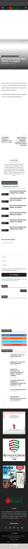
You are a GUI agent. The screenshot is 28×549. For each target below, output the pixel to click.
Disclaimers (15, 533)
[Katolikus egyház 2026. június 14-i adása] (5, 207)
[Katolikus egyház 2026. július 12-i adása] (5, 200)
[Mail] (10, 527)
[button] (2, 8)
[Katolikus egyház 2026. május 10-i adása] (5, 214)
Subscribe (23, 344)
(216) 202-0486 (15, 539)
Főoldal (2, 41)
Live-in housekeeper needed (18, 389)
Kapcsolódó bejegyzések (9, 183)
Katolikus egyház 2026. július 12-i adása (18, 199)
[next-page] (5, 234)
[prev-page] (2, 234)
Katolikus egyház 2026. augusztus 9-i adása (18, 192)
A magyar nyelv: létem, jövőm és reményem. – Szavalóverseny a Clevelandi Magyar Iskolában (21, 141)
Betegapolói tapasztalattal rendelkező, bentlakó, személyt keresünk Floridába (17, 372)
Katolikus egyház (16, 41)
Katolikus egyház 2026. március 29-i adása (18, 228)
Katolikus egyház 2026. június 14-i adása (18, 206)
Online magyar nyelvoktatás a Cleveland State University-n (18, 398)
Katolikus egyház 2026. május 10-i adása (18, 213)
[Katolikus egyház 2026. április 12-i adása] (5, 221)
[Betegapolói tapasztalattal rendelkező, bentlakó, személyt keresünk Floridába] (5, 371)
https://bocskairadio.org (14, 162)
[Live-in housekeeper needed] (5, 391)
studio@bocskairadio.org (15, 541)
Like (24, 335)
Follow (23, 338)
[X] (18, 527)
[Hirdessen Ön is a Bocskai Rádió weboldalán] (5, 363)
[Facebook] (5, 527)
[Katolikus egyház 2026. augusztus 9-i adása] (5, 192)
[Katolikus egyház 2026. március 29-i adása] (5, 228)
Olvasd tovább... (22, 518)
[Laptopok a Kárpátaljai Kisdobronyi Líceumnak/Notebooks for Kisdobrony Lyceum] (5, 382)
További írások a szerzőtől (10, 186)
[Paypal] (14, 527)
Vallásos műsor (8, 41)
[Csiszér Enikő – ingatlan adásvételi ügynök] (5, 356)
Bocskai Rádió (6, 63)
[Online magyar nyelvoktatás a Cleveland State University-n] (5, 398)
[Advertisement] (14, 25)
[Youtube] (22, 527)
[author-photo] (14, 158)
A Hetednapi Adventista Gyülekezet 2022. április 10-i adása (6, 140)
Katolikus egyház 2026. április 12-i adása (18, 221)
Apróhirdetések (7, 350)
